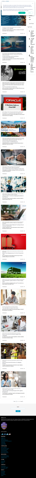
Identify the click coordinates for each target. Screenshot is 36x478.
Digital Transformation (11, 27)
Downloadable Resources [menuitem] (5, 455)
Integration (4, 27)
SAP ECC (16, 27)
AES (29, 17)
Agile (30, 19)
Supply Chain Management (9, 54)
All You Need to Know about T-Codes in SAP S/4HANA (32, 50)
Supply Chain (15, 82)
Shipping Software (5, 83)
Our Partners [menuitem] (3, 472)
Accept (22, 12)
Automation (5, 53)
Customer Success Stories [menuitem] (5, 456)
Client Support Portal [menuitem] (4, 468)
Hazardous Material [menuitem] (4, 450)
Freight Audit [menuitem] (3, 442)
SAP (6, 27)
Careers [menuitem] (2, 475)
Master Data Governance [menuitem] (4, 452)
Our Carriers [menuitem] (3, 473)
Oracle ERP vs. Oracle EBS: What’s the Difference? (12, 113)
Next (21, 401)
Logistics (3, 54)
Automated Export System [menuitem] (5, 448)
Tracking (11, 82)
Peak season (4, 251)
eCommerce (9, 167)
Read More (21, 33)
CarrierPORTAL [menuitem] (3, 443)
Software (12, 306)
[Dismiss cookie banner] (32, 3)
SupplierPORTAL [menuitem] (3, 444)
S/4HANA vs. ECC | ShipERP (7, 28)
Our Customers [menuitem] (3, 474)
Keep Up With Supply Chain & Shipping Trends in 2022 (13, 168)
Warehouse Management (15, 167)
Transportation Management (18, 54)
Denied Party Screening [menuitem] (4, 449)
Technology (19, 83)
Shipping (3, 82)
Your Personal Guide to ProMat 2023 (9, 86)
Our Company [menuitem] (3, 471)
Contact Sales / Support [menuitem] (4, 467)
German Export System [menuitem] (4, 451)
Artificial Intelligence (12, 140)
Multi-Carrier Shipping (18, 53)
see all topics (31, 23)
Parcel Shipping (7, 82)
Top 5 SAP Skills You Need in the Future (10, 307)
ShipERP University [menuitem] (4, 457)
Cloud (16, 83)
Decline (29, 12)
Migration (15, 193)
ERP (16, 140)
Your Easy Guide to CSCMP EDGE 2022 (10, 141)
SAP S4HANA (19, 27)
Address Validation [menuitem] (4, 447)
